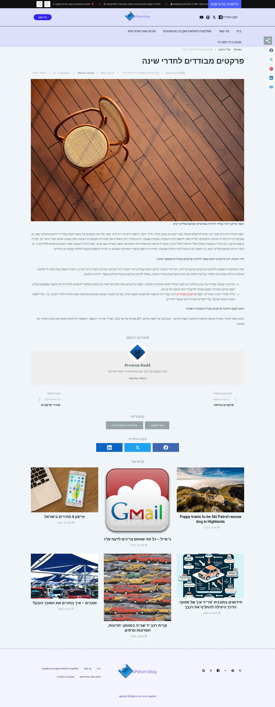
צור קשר (224, 31)
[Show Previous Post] (47, 4)
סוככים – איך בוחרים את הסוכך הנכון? (65, 603)
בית (239, 31)
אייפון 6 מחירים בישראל (64, 516)
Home (238, 49)
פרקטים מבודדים (186, 294)
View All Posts (137, 378)
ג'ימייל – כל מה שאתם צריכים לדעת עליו (137, 539)
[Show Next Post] (39, 4)
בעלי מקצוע (225, 49)
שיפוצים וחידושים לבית (134, 72)
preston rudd (173, 72)
